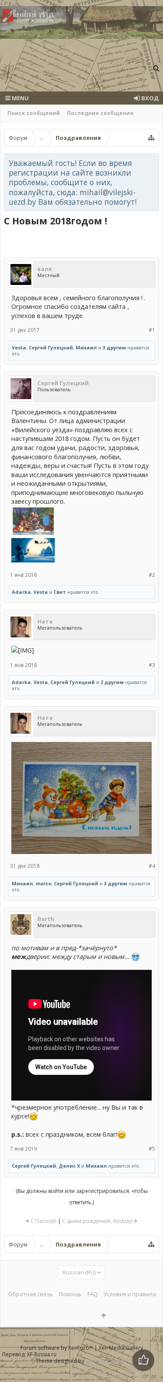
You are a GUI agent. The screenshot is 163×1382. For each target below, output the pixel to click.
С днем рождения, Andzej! (97, 1221)
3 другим (114, 347)
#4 (152, 866)
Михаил (86, 347)
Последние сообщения (100, 113)
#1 (152, 330)
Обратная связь (30, 1294)
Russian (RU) (79, 1272)
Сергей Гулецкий (51, 347)
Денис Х (69, 1165)
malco (43, 883)
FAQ (92, 1294)
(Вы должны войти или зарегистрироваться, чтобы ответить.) (82, 1196)
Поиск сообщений (33, 113)
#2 (152, 575)
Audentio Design (106, 1361)
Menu (19, 98)
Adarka (21, 592)
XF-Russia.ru (42, 1354)
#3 (152, 665)
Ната (45, 621)
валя (44, 268)
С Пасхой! (43, 1221)
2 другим (112, 682)
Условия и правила (129, 1294)
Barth (45, 918)
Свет (59, 592)
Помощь (70, 1294)
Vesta (19, 347)
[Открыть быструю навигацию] (151, 137)
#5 (152, 1148)
